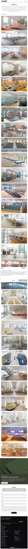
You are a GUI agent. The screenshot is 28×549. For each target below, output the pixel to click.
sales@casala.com (17, 540)
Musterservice (3, 528)
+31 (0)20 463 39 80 (17, 534)
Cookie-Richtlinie (3, 526)
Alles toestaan (23, 280)
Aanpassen (13, 280)
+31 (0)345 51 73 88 (4, 534)
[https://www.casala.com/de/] (4, 1)
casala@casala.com (4, 540)
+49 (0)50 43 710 (4, 539)
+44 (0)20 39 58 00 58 (17, 539)
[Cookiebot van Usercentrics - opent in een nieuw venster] (22, 268)
